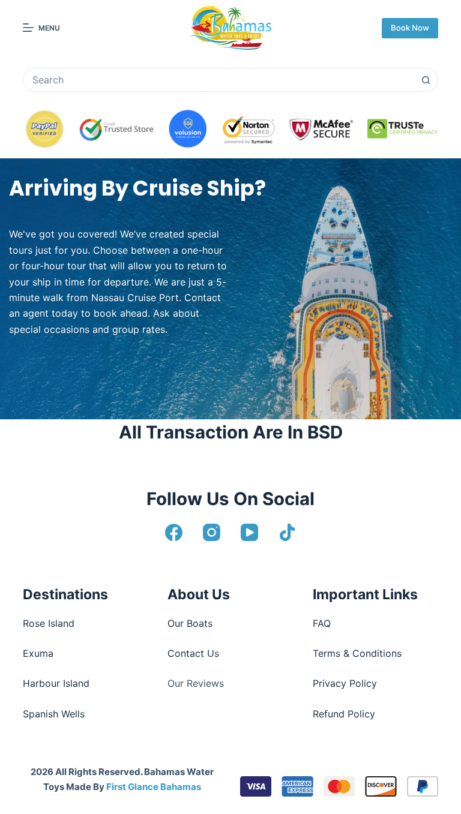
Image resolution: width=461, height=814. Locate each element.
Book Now (410, 27)
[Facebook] (173, 532)
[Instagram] (211, 532)
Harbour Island (56, 683)
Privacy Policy (345, 683)
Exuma (38, 653)
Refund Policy (344, 714)
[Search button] (426, 79)
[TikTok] (287, 532)
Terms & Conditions (357, 653)
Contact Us (193, 653)
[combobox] (218, 80)
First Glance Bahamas (153, 786)
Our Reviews (195, 683)
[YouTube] (249, 532)
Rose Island (48, 623)
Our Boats (189, 623)
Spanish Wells (54, 714)
